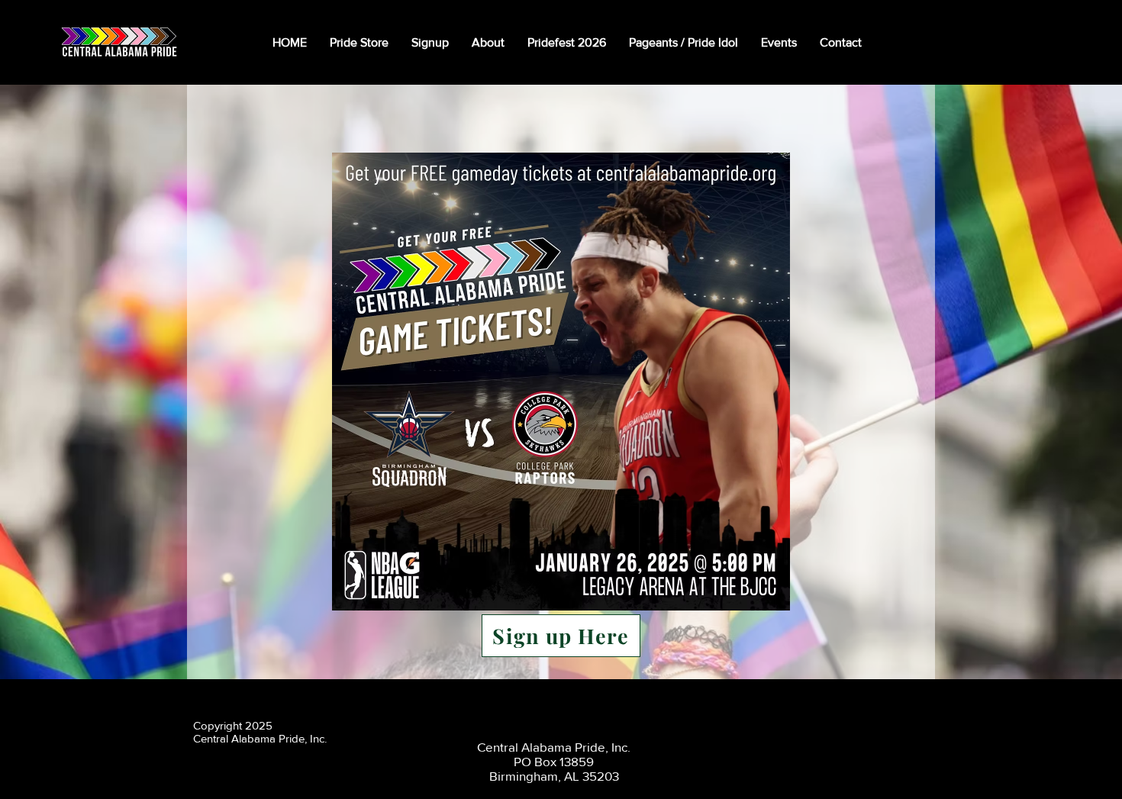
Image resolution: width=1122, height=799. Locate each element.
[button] (488, 42)
